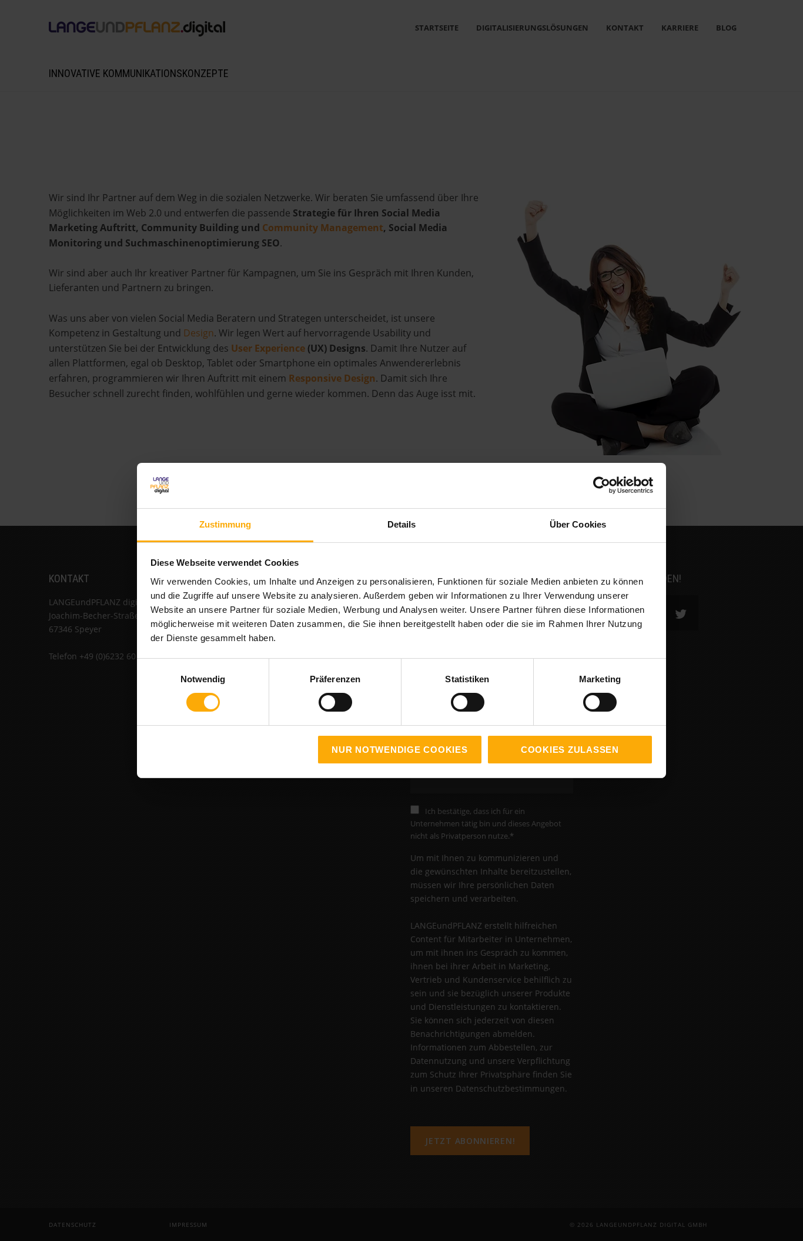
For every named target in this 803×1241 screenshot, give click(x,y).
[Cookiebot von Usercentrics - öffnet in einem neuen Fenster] (601, 485)
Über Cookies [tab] (578, 524)
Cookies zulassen (570, 750)
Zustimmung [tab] (225, 524)
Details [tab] (401, 524)
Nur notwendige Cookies (400, 750)
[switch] (322, 702)
